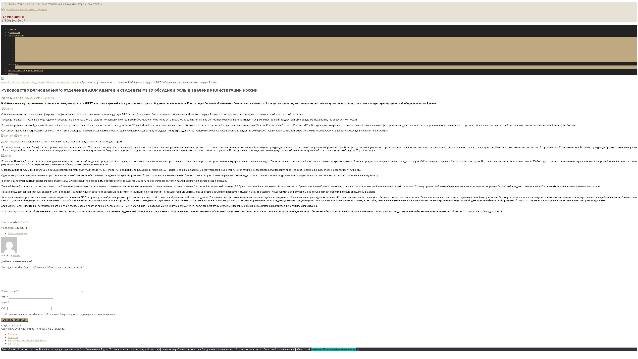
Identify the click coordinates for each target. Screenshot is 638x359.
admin (16, 97)
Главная (12, 29)
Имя (4, 296)
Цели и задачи (22, 41)
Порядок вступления (25, 67)
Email (5, 302)
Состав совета (22, 45)
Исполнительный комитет (28, 54)
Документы (14, 32)
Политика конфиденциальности (339, 349)
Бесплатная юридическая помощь (25, 70)
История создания (24, 38)
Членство (13, 63)
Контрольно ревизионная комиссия (33, 60)
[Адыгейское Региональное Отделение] (24, 9)
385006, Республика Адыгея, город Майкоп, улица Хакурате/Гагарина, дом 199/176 (55, 3)
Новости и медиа (17, 233)
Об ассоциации (16, 35)
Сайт (4, 308)
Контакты (13, 73)
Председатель (22, 48)
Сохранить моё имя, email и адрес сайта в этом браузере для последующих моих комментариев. (60, 314)
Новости (19, 57)
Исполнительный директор (29, 51)
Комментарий (10, 291)
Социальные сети (11, 325)
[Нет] (357, 350)
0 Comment (47, 97)
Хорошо (317, 349)
